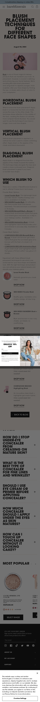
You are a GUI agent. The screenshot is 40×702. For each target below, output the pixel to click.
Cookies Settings (20, 698)
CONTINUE (10, 353)
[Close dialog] (39, 337)
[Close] (37, 673)
